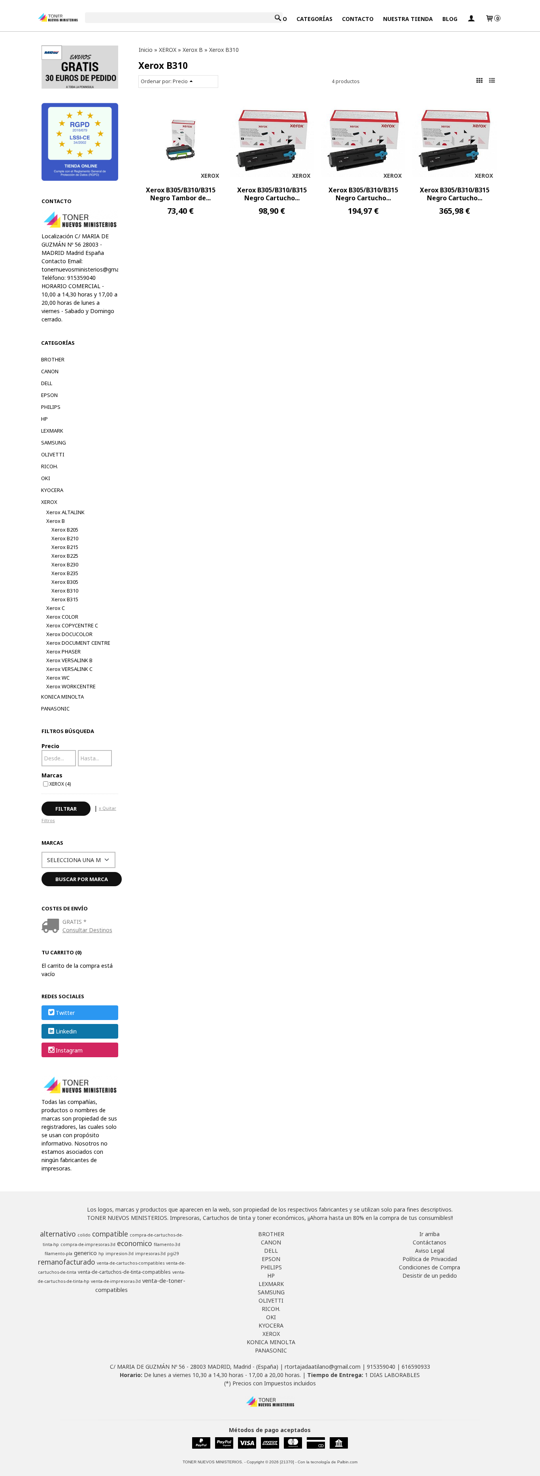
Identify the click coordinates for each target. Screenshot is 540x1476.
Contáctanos (429, 1242)
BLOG (449, 19)
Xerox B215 (64, 547)
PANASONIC (55, 708)
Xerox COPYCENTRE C (72, 625)
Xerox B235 (64, 573)
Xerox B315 (64, 599)
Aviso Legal (429, 1250)
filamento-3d (167, 1244)
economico (134, 1243)
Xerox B (55, 520)
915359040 (381, 1366)
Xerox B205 (64, 529)
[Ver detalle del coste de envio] (52, 926)
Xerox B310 (64, 590)
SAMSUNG (53, 442)
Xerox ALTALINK (65, 512)
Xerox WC (58, 677)
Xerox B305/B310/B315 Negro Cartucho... (272, 194)
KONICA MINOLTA (62, 696)
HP (44, 418)
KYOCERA (52, 490)
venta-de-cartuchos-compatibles (130, 1263)
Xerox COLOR (62, 616)
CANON (50, 371)
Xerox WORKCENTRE (71, 686)
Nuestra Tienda (408, 19)
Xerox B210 (64, 538)
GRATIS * (74, 921)
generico (85, 1253)
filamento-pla (58, 1253)
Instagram (69, 1050)
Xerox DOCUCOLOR (69, 634)
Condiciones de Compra (429, 1267)
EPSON (49, 395)
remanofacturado (66, 1262)
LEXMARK (52, 430)
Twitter (65, 1012)
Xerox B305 (64, 581)
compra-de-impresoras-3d (87, 1244)
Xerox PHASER (63, 651)
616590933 (416, 1366)
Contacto (358, 19)
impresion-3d (120, 1253)
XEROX (49, 501)
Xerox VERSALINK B (69, 660)
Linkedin (66, 1031)
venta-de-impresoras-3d (116, 1281)
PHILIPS (50, 406)
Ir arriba (429, 1234)
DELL (46, 383)
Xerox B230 (64, 564)
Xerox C (55, 608)
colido (84, 1235)
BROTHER (52, 359)
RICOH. (49, 466)
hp (101, 1253)
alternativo (58, 1234)
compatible (110, 1234)
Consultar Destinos (87, 930)
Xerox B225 (64, 555)
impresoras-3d (150, 1253)
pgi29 (173, 1253)
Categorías (314, 19)
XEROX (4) (60, 784)
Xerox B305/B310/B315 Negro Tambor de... (180, 194)
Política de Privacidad (429, 1259)
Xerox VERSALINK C (69, 668)
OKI (45, 478)
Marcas (52, 775)
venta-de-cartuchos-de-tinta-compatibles (124, 1272)
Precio (50, 746)
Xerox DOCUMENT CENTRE (78, 642)
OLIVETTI (52, 454)
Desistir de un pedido (429, 1275)
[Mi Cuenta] (471, 19)
